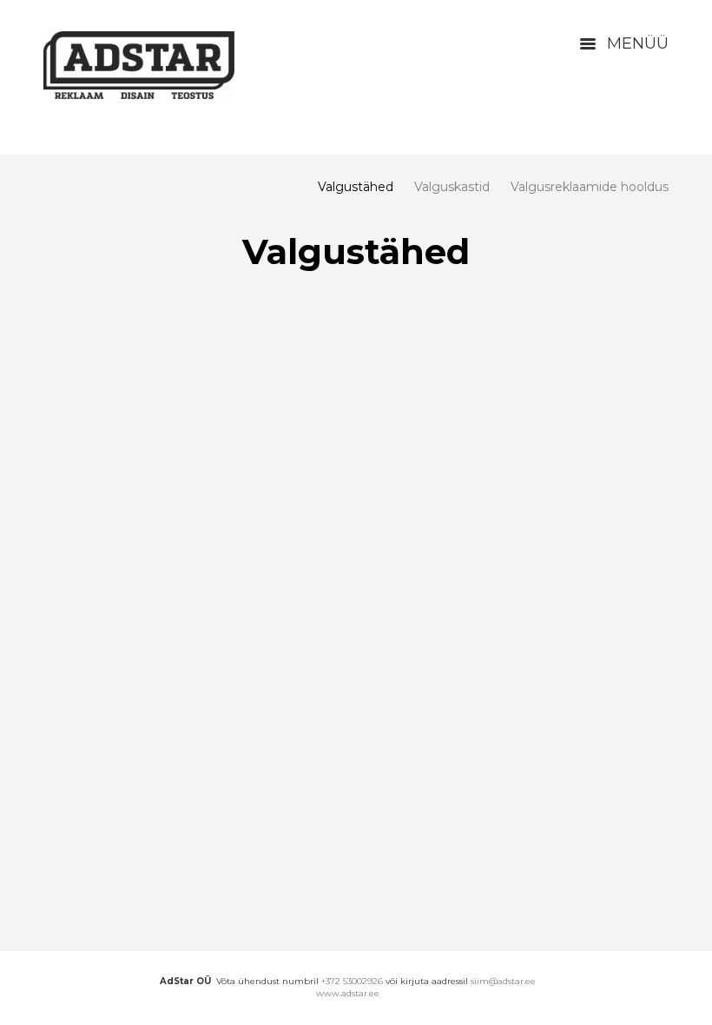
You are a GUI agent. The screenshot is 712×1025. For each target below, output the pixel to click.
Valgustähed (355, 187)
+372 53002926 (352, 981)
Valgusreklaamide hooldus (590, 187)
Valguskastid (452, 187)
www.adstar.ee (347, 993)
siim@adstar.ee (503, 981)
